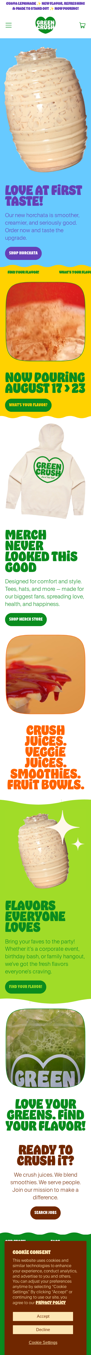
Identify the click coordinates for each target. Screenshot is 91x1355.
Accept (43, 1316)
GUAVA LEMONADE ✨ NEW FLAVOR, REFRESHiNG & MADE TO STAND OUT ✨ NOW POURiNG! (45, 6)
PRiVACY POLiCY (51, 1302)
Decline (43, 1330)
